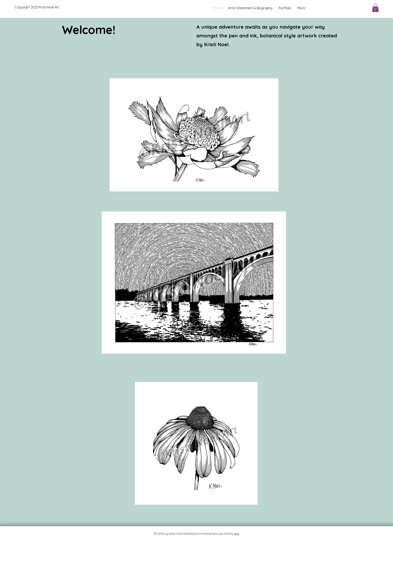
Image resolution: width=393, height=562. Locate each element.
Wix (236, 533)
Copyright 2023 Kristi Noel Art (37, 7)
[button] (375, 8)
